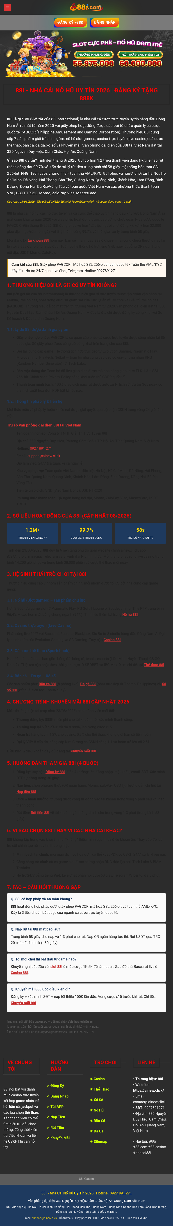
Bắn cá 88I (47, 684)
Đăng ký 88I (55, 772)
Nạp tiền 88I (26, 792)
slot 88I (56, 967)
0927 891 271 (41, 449)
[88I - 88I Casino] (86, 7)
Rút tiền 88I (40, 813)
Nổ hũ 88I (130, 615)
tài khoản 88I (38, 240)
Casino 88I (112, 640)
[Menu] (7, 7)
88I (160, 1079)
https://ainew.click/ (148, 1090)
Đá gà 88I (88, 684)
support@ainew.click (43, 456)
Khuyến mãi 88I (83, 751)
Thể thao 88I (154, 665)
